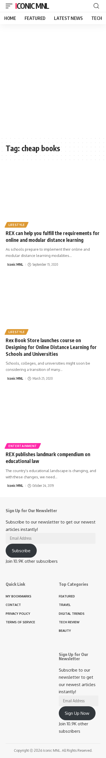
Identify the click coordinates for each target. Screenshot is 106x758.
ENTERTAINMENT (22, 446)
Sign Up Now (77, 713)
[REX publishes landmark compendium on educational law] (53, 418)
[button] (10, 6)
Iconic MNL (32, 6)
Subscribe (21, 550)
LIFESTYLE (16, 225)
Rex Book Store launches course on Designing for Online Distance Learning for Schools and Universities (51, 347)
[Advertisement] (53, 80)
